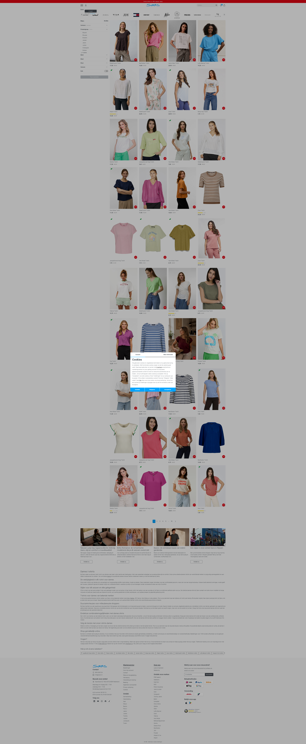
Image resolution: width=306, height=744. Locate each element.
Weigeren (152, 389)
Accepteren (167, 389)
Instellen (137, 389)
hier (140, 380)
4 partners (159, 367)
